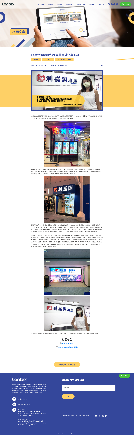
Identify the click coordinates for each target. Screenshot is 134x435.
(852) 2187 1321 (22, 399)
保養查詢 (64, 416)
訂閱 (68, 396)
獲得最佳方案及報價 (67, 364)
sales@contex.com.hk (24, 404)
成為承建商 (71, 416)
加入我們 (78, 416)
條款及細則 (85, 416)
